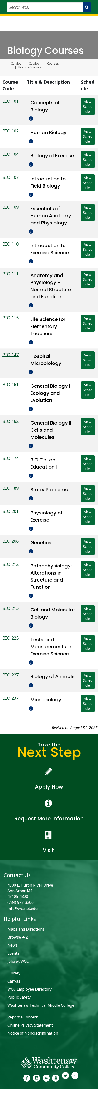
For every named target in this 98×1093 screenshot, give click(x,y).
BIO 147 (10, 354)
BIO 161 (10, 384)
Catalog (16, 64)
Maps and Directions (25, 929)
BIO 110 (10, 244)
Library (13, 973)
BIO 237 (10, 698)
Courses (53, 64)
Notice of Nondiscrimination (32, 1033)
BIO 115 (10, 317)
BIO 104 (10, 154)
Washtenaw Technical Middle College (40, 1005)
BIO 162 (10, 421)
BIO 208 (10, 541)
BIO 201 (10, 511)
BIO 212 (10, 564)
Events (13, 953)
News (12, 945)
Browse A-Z (17, 937)
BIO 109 (10, 207)
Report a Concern (22, 1017)
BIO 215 (10, 608)
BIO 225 (10, 638)
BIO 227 (10, 675)
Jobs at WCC (18, 961)
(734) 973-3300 (20, 902)
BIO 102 (10, 131)
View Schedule (87, 106)
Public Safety (19, 997)
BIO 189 (10, 488)
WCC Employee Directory (29, 989)
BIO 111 (10, 274)
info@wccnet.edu (22, 908)
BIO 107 (10, 177)
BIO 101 (10, 101)
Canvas (13, 981)
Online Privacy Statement (30, 1025)
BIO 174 (10, 458)
